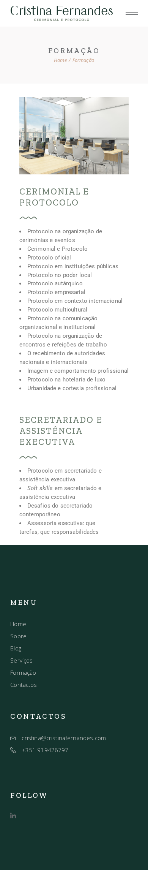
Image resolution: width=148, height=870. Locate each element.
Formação (23, 672)
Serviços (21, 660)
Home (18, 624)
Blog (15, 648)
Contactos (23, 684)
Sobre (18, 636)
